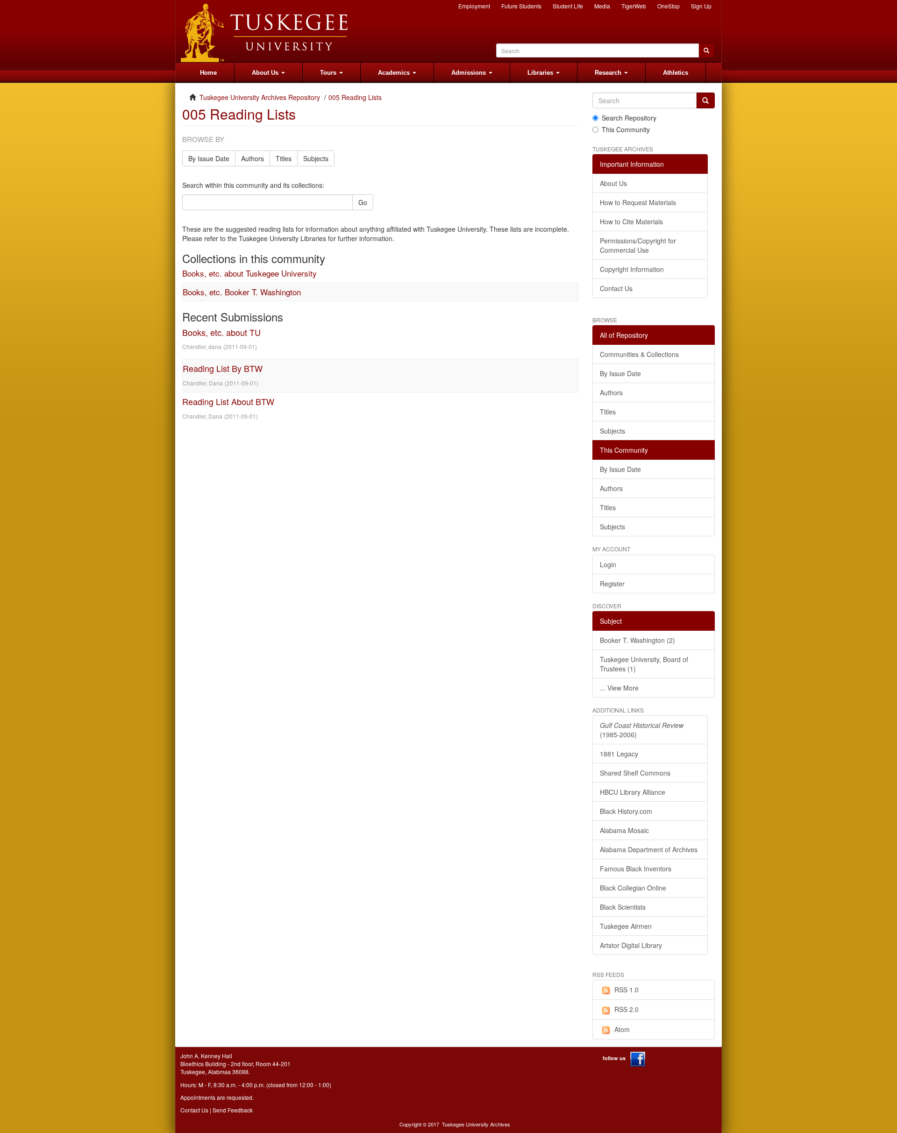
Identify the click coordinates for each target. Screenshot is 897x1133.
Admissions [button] (469, 72)
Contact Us (616, 288)
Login (608, 564)
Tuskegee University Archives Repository (259, 97)
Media (602, 6)
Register (612, 583)
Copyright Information (632, 269)
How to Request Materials (638, 202)
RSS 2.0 (626, 1009)
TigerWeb (633, 6)
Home (208, 72)
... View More (619, 687)
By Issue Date (208, 158)
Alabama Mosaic (624, 830)
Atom (622, 1029)
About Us (613, 183)
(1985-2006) (641, 729)
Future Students (521, 6)
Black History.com (626, 811)
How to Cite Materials (631, 221)
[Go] (705, 100)
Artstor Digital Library (631, 945)
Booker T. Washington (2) (637, 640)
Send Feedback (233, 1110)
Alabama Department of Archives (649, 849)
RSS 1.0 (626, 989)
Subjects (315, 158)
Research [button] (609, 72)
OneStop (668, 6)
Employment (474, 6)
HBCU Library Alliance (632, 792)
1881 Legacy (619, 753)
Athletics (675, 72)
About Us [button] (266, 72)
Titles (284, 158)
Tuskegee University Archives (476, 1124)
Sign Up (701, 6)
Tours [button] (329, 72)
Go (362, 202)
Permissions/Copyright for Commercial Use (638, 245)
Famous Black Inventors (635, 868)
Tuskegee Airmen (626, 926)
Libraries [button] (541, 72)
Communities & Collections (639, 354)
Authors (252, 158)
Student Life (568, 6)
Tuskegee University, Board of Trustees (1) (644, 664)
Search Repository (629, 117)
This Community (626, 129)
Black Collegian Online (633, 887)
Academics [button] (395, 72)
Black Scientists (623, 907)
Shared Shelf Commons (635, 772)
